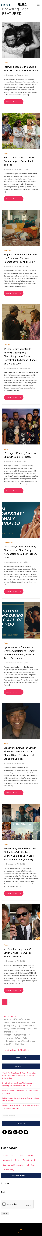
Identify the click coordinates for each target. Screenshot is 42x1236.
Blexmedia (9, 75)
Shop (13, 1155)
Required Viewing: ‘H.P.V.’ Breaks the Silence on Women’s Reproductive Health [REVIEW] (20, 258)
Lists (6, 62)
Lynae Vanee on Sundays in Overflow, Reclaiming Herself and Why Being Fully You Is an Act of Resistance (19, 653)
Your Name (5, 1183)
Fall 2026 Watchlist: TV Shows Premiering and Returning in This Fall (20, 161)
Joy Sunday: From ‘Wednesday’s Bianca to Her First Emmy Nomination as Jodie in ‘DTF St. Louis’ (21, 552)
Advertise (30, 1165)
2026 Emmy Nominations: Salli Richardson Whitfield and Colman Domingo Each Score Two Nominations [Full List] (20, 854)
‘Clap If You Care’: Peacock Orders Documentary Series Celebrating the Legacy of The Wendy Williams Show (19, 1075)
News (6, 153)
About (20, 1155)
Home (5, 1155)
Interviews (8, 542)
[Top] (21, 1229)
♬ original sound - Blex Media (16, 1050)
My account (7, 1160)
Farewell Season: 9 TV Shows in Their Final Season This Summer (21, 69)
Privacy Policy (8, 1170)
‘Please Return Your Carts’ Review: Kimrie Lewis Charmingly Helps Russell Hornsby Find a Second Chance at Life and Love (20, 356)
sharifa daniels (11, 368)
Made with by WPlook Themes (21, 1233)
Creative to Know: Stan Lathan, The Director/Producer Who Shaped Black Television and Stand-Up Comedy (20, 754)
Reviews (7, 250)
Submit (5, 1213)
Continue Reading (13, 102)
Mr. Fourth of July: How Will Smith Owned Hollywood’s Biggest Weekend (18, 953)
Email (3, 1192)
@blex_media (10, 1016)
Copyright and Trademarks (13, 1165)
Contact (30, 1155)
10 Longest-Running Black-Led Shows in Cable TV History (20, 455)
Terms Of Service (30, 1160)
